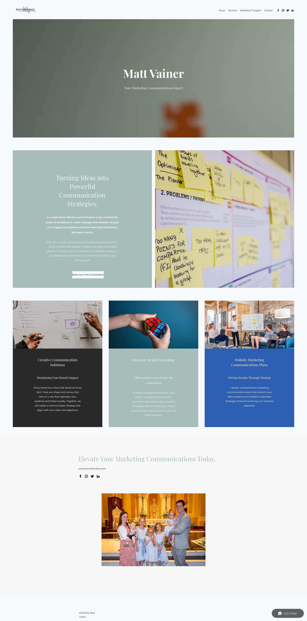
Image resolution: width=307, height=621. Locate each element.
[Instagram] (283, 10)
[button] (82, 274)
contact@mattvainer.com (92, 468)
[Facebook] (278, 10)
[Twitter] (287, 10)
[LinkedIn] (292, 10)
